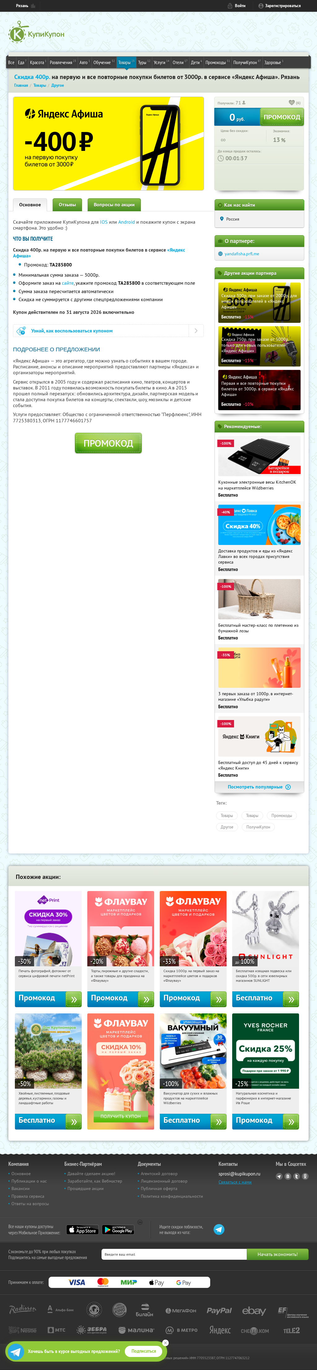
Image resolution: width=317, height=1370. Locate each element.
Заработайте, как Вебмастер (94, 1181)
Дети (196, 62)
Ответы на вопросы (30, 1203)
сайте (68, 283)
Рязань (22, 5)
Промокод (108, 443)
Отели (180, 62)
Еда (22, 62)
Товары (126, 62)
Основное (30, 204)
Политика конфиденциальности (172, 1196)
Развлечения (63, 62)
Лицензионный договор (164, 1181)
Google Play (118, 1230)
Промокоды (218, 62)
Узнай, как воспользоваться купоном (72, 330)
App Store (82, 1230)
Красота (38, 62)
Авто (85, 62)
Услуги (161, 62)
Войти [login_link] (240, 5)
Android (127, 222)
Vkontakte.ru (287, 1176)
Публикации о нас (29, 1181)
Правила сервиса (27, 1196)
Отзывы (67, 204)
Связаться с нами (235, 1182)
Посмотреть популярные (256, 787)
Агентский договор (159, 1173)
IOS (104, 222)
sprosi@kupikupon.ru (239, 1174)
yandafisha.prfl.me (242, 254)
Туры (144, 62)
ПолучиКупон (247, 62)
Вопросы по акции (114, 204)
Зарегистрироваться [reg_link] (283, 5)
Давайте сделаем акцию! (91, 1173)
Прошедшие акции (85, 1188)
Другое (227, 826)
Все (11, 62)
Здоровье (274, 62)
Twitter (296, 1176)
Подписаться (144, 1351)
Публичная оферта (159, 1188)
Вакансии (20, 1188)
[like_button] (292, 103)
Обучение (104, 62)
